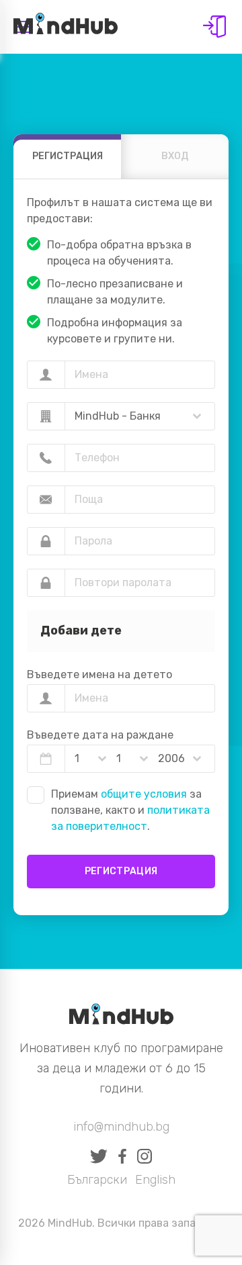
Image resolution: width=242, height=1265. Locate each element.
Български (97, 1179)
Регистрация (121, 871)
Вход (214, 26)
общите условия (144, 794)
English (155, 1179)
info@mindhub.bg (121, 1126)
